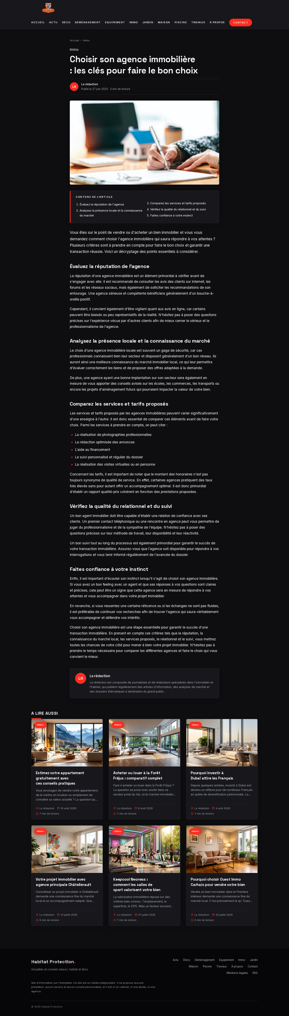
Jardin (148, 22)
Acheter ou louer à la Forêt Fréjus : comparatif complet (137, 775)
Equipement (115, 22)
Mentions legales (237, 972)
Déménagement (88, 22)
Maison (164, 22)
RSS (255, 972)
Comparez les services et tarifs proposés (178, 203)
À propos (217, 22)
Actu (53, 22)
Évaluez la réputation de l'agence (102, 204)
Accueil (38, 22)
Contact (240, 22)
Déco (66, 22)
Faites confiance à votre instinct (171, 215)
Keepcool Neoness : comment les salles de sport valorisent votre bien (136, 884)
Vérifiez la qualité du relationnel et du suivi (178, 209)
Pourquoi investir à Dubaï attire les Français (212, 775)
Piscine (181, 22)
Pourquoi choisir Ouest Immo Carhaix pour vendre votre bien (218, 882)
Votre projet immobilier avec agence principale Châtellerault (63, 882)
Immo (133, 22)
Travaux (198, 22)
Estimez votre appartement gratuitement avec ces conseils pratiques (60, 778)
